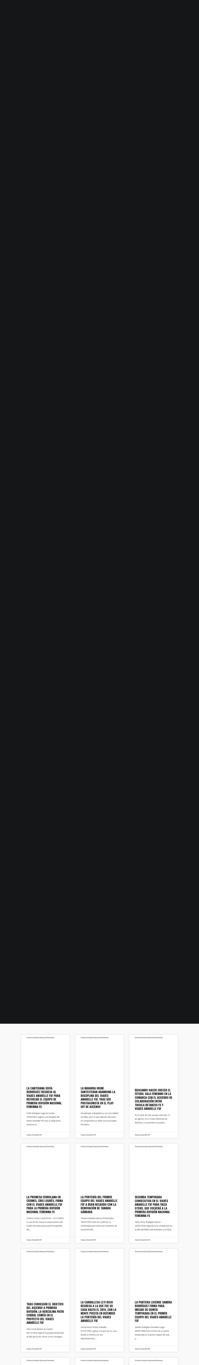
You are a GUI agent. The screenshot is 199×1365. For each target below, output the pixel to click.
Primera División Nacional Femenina (40, 1037)
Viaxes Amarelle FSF (34, 1135)
